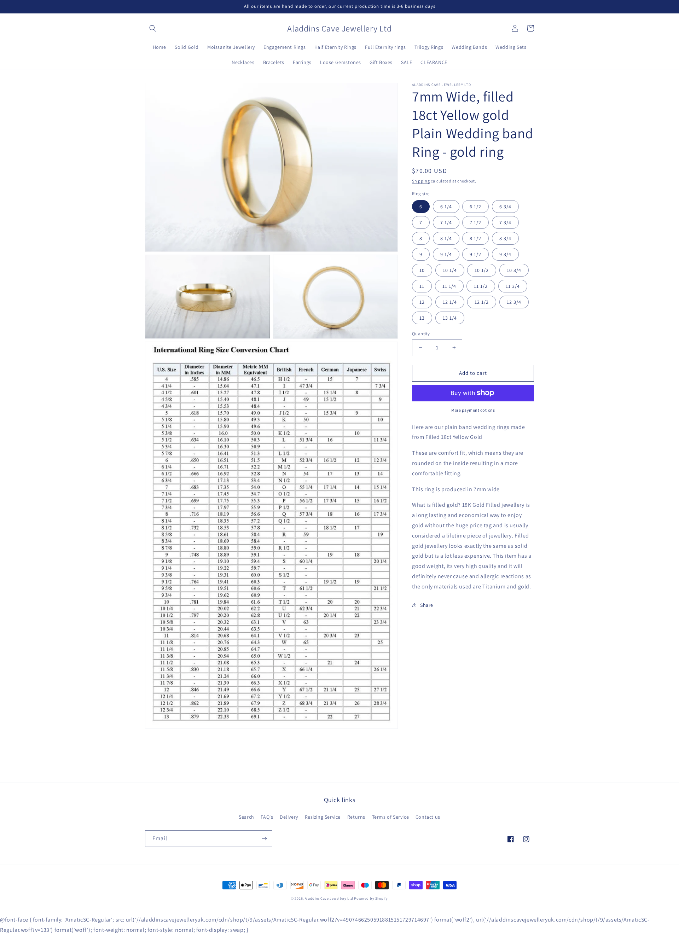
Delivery (289, 817)
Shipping (421, 181)
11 (421, 286)
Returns (356, 817)
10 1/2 (482, 270)
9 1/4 (446, 254)
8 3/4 (505, 238)
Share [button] (426, 605)
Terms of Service (390, 817)
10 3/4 (514, 270)
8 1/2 (475, 238)
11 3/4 (513, 286)
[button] (153, 28)
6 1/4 (446, 206)
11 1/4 (449, 286)
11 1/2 (481, 286)
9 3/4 (505, 254)
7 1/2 (475, 222)
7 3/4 (505, 222)
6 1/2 (475, 206)
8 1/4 (446, 238)
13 (422, 318)
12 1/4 (450, 302)
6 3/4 (505, 206)
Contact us (428, 817)
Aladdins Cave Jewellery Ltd (329, 898)
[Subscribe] (264, 838)
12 (422, 302)
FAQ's (267, 817)
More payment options (473, 409)
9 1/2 (475, 254)
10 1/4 (450, 270)
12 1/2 (482, 302)
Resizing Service (323, 817)
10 (422, 270)
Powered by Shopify (371, 898)
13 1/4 (450, 318)
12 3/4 (514, 302)
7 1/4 (446, 222)
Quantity (421, 334)
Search (246, 817)
